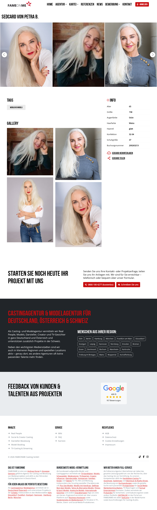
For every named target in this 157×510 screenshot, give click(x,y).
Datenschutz (110, 437)
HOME (50, 4)
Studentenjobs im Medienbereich (70, 500)
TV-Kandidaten (87, 473)
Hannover (38, 495)
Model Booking (18, 444)
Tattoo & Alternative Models (82, 488)
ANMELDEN (143, 4)
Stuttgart (29, 495)
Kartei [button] (73, 4)
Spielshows (117, 481)
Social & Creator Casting (22, 437)
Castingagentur (17, 488)
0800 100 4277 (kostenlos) (100, 284)
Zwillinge (95, 485)
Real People (16, 433)
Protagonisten (128, 485)
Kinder (59, 481)
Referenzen (87, 4)
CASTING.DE (123, 495)
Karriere (61, 441)
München (17, 497)
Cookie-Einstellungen (114, 441)
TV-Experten (84, 476)
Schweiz (14, 492)
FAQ (60, 437)
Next (152, 54)
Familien (91, 478)
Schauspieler (62, 476)
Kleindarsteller (71, 478)
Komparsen (83, 478)
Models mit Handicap (82, 485)
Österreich (23, 490)
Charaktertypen (81, 493)
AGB (107, 433)
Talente (69, 481)
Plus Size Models (66, 485)
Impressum (110, 444)
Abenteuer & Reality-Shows (137, 481)
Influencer (61, 478)
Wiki (60, 433)
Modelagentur (29, 488)
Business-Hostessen (77, 497)
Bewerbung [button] (112, 4)
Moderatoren (73, 476)
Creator (93, 476)
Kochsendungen (125, 483)
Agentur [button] (60, 4)
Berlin (10, 497)
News (100, 4)
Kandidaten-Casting (131, 478)
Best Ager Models (64, 488)
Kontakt (127, 4)
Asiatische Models (77, 490)
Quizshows (108, 481)
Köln (50, 492)
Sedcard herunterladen (122, 153)
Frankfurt (21, 495)
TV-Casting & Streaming (21, 448)
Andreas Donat (33, 471)
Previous (4, 54)
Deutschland (13, 490)
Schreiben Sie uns (130, 284)
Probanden (108, 493)
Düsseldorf (12, 495)
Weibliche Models (16, 107)
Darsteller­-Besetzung (20, 441)
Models (97, 473)
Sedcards (125, 497)
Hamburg (47, 495)
